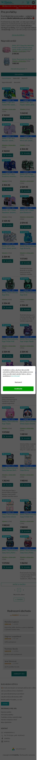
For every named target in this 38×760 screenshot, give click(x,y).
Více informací (15, 376)
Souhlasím (18, 389)
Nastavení (18, 382)
